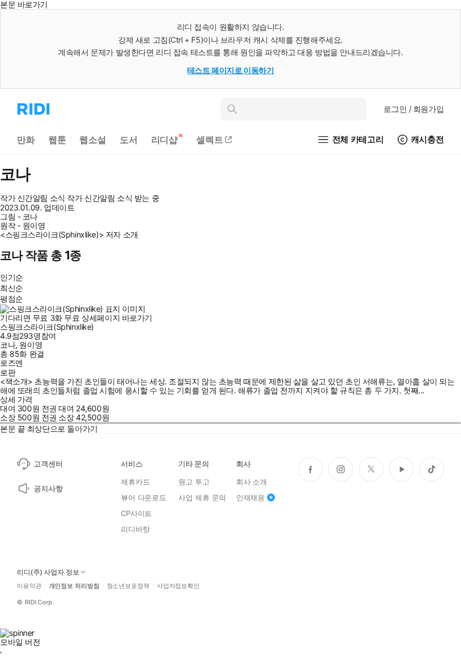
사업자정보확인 (178, 586)
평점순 (11, 298)
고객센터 (48, 463)
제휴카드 (135, 481)
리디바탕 (135, 528)
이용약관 (29, 586)
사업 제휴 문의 (202, 497)
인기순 (11, 277)
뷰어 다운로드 (143, 497)
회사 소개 (251, 481)
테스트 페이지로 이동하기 (230, 70)
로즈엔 (11, 362)
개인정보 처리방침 (74, 586)
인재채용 (250, 497)
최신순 (11, 288)
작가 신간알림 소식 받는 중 (113, 198)
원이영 (30, 344)
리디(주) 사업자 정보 (48, 572)
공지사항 (48, 488)
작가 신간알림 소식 (32, 198)
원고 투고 (193, 481)
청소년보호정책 (128, 586)
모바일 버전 (20, 642)
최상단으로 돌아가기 (62, 428)
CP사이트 (136, 513)
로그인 (413, 109)
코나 (7, 344)
